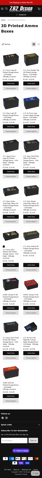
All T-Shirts (7, 469)
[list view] (38, 44)
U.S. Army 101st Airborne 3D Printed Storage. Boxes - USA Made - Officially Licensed (10, 254)
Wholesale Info (26, 469)
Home (3, 20)
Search (35, 469)
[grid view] (33, 44)
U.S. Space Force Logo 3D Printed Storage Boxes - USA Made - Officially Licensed (10, 160)
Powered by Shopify (21, 474)
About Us (16, 469)
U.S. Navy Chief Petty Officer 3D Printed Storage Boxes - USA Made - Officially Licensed (31, 160)
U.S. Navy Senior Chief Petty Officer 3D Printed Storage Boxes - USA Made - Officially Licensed (11, 205)
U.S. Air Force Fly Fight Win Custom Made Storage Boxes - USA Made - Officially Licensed (31, 342)
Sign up (33, 440)
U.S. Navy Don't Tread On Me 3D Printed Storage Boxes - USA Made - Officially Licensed (11, 342)
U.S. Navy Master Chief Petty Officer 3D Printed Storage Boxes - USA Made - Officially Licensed (31, 205)
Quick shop (10, 83)
